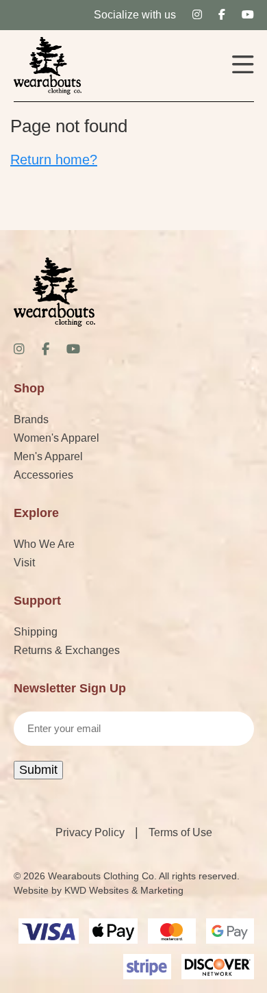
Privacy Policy (90, 832)
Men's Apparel (48, 456)
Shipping (36, 632)
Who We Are (44, 544)
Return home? (53, 159)
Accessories (43, 475)
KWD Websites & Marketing (123, 890)
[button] (243, 66)
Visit (24, 562)
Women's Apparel (56, 438)
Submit (38, 770)
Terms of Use (180, 832)
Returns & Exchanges (67, 650)
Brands (31, 419)
